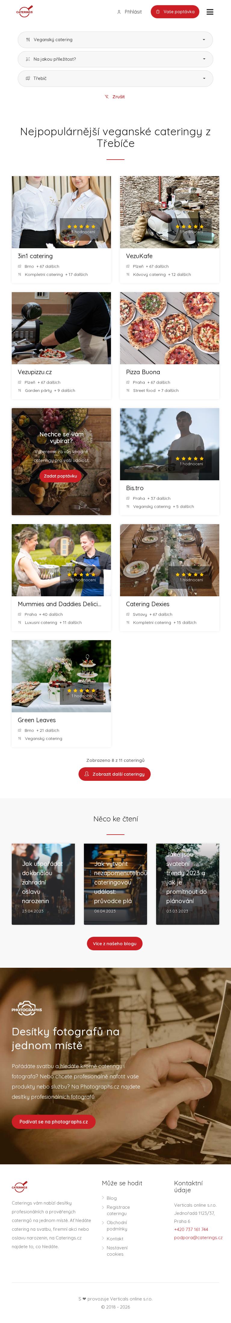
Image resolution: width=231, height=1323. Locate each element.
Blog (112, 1198)
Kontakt (115, 1239)
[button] (115, 40)
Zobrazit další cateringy (117, 774)
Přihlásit (133, 12)
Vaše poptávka (178, 11)
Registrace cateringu (118, 1210)
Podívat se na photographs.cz (54, 1122)
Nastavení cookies (117, 1251)
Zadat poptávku (60, 476)
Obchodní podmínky (117, 1226)
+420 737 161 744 (191, 1229)
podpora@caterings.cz (198, 1237)
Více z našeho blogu (115, 943)
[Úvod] (22, 11)
